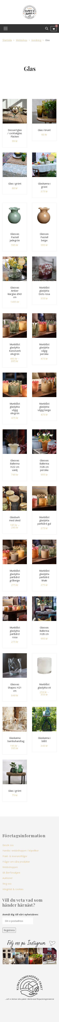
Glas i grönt (14, 183)
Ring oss (6, 883)
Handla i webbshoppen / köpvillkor (20, 850)
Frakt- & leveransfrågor (14, 856)
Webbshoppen (10, 867)
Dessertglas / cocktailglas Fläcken (15, 133)
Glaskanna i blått (44, 739)
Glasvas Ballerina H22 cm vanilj (15, 465)
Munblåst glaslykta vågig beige (44, 407)
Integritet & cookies (12, 889)
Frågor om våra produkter (16, 861)
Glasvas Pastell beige (44, 237)
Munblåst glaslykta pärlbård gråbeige (15, 575)
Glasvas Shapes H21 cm (15, 687)
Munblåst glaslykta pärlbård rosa (15, 632)
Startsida (7, 40)
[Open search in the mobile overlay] (46, 28)
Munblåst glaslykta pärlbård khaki (44, 575)
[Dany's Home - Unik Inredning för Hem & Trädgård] (29, 11)
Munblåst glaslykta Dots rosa (44, 291)
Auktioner (7, 878)
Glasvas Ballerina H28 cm (44, 631)
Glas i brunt (44, 130)
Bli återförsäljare (11, 872)
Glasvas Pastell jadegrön (15, 237)
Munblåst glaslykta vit (44, 686)
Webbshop (21, 40)
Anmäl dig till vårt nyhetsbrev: (20, 914)
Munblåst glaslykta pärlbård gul (44, 520)
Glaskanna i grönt (44, 185)
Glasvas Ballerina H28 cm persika (44, 465)
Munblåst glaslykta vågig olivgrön (15, 408)
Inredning (36, 40)
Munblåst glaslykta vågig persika (44, 349)
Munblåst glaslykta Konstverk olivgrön (15, 349)
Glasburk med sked (14, 518)
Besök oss (8, 845)
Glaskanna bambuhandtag (16, 739)
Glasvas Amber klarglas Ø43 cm (15, 292)
